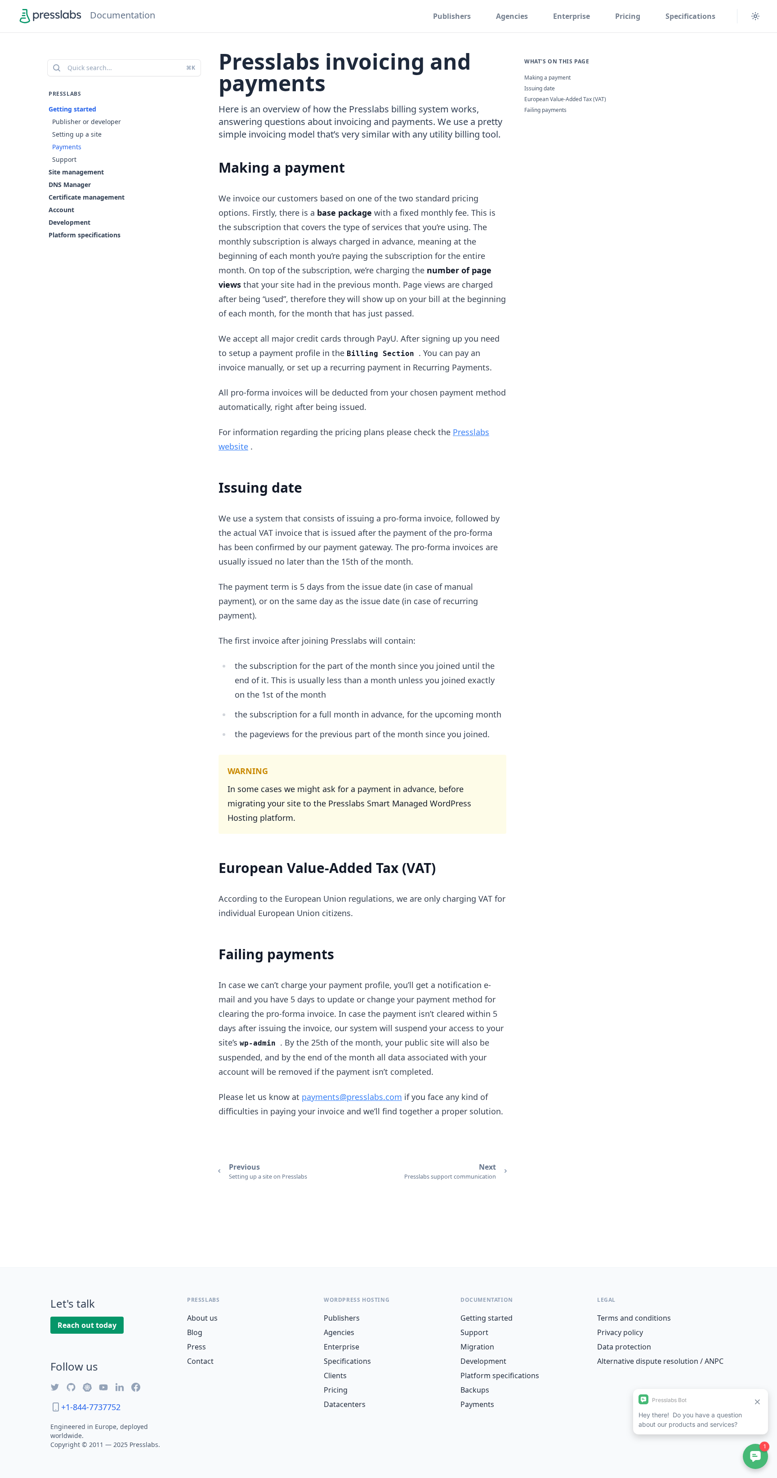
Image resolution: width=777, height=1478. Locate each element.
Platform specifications (85, 235)
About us (202, 1318)
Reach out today (87, 1325)
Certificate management (87, 197)
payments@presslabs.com (352, 1096)
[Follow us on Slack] (87, 1387)
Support (64, 159)
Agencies (512, 16)
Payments (66, 146)
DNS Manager (70, 184)
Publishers (452, 16)
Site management (76, 172)
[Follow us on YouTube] (103, 1387)
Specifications (690, 16)
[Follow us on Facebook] (135, 1387)
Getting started (72, 109)
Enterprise (571, 16)
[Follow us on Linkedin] (119, 1387)
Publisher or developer (86, 121)
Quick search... (131, 67)
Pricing (627, 16)
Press (196, 1347)
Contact (200, 1361)
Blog (194, 1332)
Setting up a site (77, 134)
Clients (335, 1375)
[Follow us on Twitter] (54, 1387)
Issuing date (539, 88)
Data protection (624, 1347)
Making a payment (547, 77)
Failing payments (545, 110)
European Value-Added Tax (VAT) (565, 99)
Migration (477, 1347)
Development (69, 222)
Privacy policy (620, 1332)
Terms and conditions (634, 1318)
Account (61, 209)
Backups (474, 1390)
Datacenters (345, 1404)
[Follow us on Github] (71, 1387)
